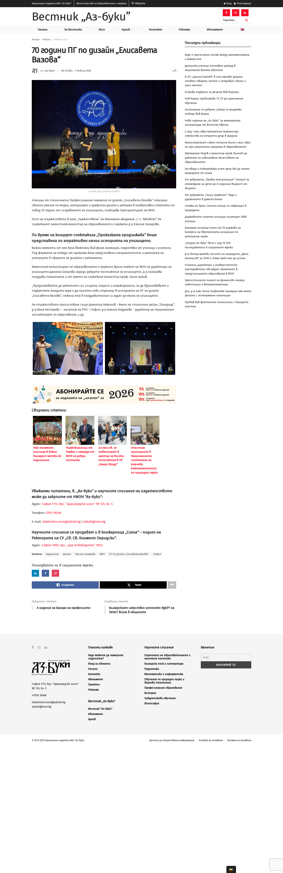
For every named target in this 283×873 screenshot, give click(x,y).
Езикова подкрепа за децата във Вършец (212, 92)
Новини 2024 (61, 39)
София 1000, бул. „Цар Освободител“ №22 (72, 545)
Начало (43, 29)
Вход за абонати (99, 663)
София (157, 554)
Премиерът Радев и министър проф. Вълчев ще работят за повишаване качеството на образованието (216, 158)
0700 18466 (53, 513)
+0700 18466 (39, 695)
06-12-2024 (67, 70)
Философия (151, 703)
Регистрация (243, 3)
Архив (126, 29)
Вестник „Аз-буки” (81, 16)
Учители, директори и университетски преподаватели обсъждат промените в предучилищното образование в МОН (211, 269)
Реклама (184, 29)
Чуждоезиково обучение (160, 698)
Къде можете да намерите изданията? (105, 657)
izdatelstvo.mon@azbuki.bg (61, 521)
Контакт (155, 29)
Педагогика (151, 669)
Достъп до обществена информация (171, 740)
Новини (47, 39)
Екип (102, 29)
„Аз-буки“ (49, 70)
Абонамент (215, 29)
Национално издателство (52, 3)
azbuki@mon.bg (94, 521)
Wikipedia (140, 3)
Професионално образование (163, 687)
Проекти (94, 684)
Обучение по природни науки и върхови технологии (164, 681)
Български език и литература (163, 663)
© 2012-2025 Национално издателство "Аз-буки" (58, 740)
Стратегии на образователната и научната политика (167, 657)
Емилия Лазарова (85, 554)
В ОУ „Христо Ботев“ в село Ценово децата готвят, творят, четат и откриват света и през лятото (215, 81)
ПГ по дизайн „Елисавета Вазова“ (129, 554)
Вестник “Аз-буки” (100, 708)
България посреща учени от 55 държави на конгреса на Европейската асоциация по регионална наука (213, 232)
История (150, 693)
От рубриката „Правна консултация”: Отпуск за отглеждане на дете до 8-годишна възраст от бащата (217, 184)
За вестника (73, 29)
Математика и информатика (163, 674)
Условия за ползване (211, 740)
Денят (67, 554)
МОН (102, 554)
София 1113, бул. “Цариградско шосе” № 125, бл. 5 (77, 504)
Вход (229, 3)
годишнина (52, 554)
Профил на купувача (239, 740)
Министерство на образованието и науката (101, 3)
